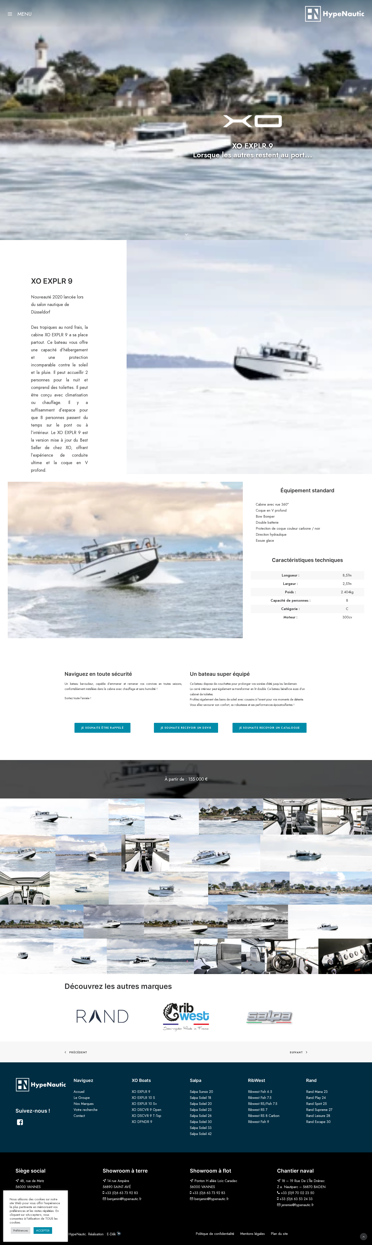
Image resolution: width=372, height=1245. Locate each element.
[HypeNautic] (334, 14)
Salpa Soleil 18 (200, 1097)
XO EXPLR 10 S (143, 1097)
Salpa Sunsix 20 (201, 1091)
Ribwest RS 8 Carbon (263, 1115)
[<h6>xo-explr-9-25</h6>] (26, 956)
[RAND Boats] (102, 1016)
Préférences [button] (20, 1230)
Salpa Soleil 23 (201, 1109)
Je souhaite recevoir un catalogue (269, 728)
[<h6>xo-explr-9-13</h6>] (88, 853)
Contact (79, 1115)
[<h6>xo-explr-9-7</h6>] (290, 816)
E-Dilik (112, 1234)
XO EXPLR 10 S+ (144, 1103)
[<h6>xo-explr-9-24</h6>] (330, 922)
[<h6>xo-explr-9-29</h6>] (231, 816)
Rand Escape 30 (318, 1121)
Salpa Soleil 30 (201, 1121)
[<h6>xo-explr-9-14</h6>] (214, 853)
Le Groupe (82, 1097)
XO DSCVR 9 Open (146, 1109)
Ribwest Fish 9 (258, 1121)
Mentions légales (252, 1233)
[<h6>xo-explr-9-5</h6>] (345, 956)
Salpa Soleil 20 (201, 1103)
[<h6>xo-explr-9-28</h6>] (172, 816)
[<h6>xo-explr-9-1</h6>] (206, 956)
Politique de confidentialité (215, 1233)
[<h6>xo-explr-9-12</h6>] (28, 853)
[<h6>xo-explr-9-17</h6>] (158, 888)
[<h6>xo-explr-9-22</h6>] (186, 922)
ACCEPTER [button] (43, 1230)
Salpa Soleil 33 (201, 1127)
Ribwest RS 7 (257, 1109)
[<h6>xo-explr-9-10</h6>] (25, 888)
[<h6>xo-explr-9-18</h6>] (249, 888)
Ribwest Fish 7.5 (259, 1097)
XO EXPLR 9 (141, 1091)
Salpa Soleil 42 (201, 1133)
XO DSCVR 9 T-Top (146, 1115)
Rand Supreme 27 (319, 1109)
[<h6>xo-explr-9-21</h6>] (114, 922)
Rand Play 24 (316, 1097)
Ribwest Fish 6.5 (260, 1091)
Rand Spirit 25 (316, 1103)
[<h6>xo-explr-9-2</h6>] (229, 956)
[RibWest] (186, 1016)
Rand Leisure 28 (318, 1115)
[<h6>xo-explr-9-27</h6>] (80, 956)
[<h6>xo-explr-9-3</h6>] (253, 956)
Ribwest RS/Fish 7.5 (262, 1103)
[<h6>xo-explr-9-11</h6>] (126, 816)
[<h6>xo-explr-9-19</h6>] (331, 888)
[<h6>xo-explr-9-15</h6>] (316, 853)
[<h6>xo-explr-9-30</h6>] (150, 956)
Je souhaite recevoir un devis (186, 728)
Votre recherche (86, 1109)
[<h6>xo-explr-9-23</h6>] (258, 922)
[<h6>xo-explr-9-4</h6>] (291, 956)
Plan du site (279, 1233)
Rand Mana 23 (317, 1091)
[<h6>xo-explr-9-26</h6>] (54, 816)
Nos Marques (84, 1103)
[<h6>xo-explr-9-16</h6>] (79, 888)
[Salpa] (269, 1016)
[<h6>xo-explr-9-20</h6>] (42, 922)
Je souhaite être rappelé (102, 728)
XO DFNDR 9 (142, 1121)
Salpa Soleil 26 (201, 1115)
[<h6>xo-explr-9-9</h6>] (345, 816)
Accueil (79, 1091)
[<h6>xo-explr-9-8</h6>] (145, 853)
